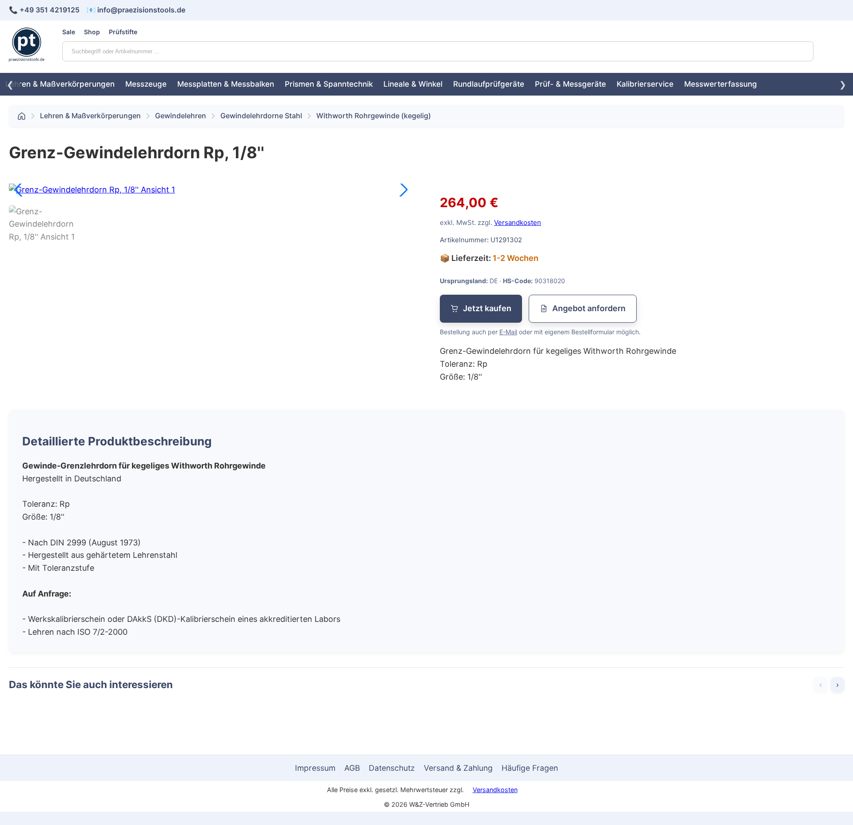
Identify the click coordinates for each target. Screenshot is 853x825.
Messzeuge (146, 84)
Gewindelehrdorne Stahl (261, 115)
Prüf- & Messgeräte (570, 84)
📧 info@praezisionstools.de (136, 9)
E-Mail (508, 332)
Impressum (315, 768)
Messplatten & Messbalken (225, 84)
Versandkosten (517, 222)
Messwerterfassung (720, 84)
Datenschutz (392, 768)
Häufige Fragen (530, 768)
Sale (68, 32)
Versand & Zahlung (458, 768)
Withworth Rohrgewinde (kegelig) (373, 115)
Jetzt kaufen (487, 308)
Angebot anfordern (589, 308)
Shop (92, 32)
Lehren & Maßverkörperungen (60, 84)
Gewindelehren (180, 115)
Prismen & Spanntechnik (329, 84)
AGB (352, 768)
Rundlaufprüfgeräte (488, 84)
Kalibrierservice (645, 84)
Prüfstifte (123, 32)
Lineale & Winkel (412, 84)
